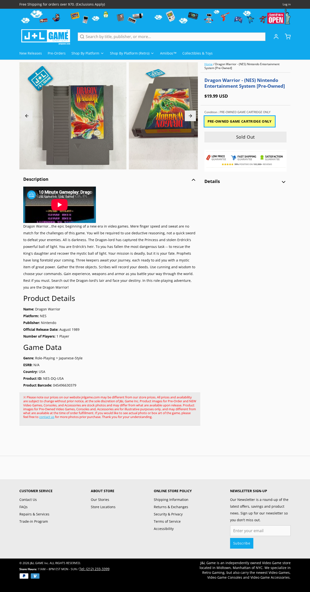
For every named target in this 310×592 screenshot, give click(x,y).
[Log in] (274, 36)
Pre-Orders (57, 53)
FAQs (23, 507)
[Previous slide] (26, 116)
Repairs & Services (34, 514)
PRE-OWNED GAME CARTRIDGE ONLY (240, 121)
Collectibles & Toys (197, 53)
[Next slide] (190, 116)
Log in (287, 4)
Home (208, 64)
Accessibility (164, 528)
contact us (46, 417)
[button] (245, 137)
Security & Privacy (168, 514)
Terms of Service (167, 521)
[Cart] (286, 36)
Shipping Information (171, 499)
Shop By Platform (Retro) (129, 53)
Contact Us (28, 499)
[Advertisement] (107, 443)
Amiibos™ (168, 53)
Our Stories (100, 499)
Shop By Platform (85, 53)
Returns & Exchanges (171, 507)
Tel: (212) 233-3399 (94, 569)
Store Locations (103, 507)
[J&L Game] (45, 36)
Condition (237, 112)
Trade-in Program (33, 521)
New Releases (30, 53)
